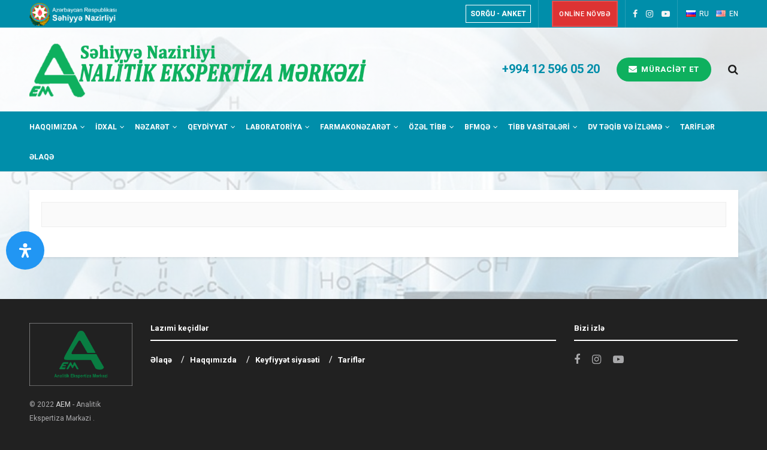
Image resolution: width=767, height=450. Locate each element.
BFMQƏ (477, 127)
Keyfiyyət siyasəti (287, 359)
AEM (63, 404)
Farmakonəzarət (355, 127)
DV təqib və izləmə (625, 127)
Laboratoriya (274, 127)
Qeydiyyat (208, 127)
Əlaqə (41, 157)
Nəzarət (152, 127)
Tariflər (697, 127)
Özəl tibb (427, 127)
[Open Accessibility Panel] (25, 250)
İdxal (106, 127)
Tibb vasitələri (539, 127)
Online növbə (585, 14)
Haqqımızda (53, 127)
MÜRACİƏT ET (669, 69)
